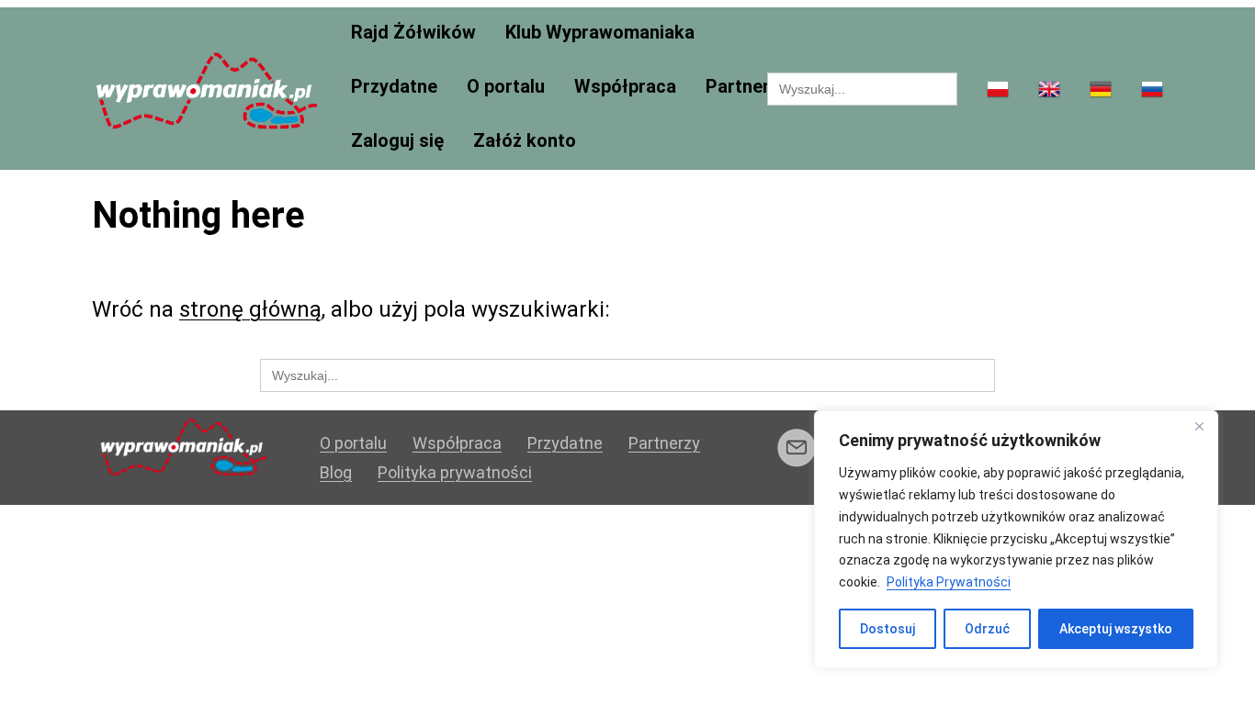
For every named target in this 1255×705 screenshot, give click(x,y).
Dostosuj (887, 628)
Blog (336, 472)
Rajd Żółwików (413, 32)
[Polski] (998, 90)
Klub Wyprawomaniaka (600, 32)
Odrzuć (987, 628)
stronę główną (250, 309)
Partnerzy (747, 86)
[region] (1016, 539)
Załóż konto (524, 140)
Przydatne (394, 86)
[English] (1049, 90)
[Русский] (1152, 90)
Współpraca (625, 86)
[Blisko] (1199, 426)
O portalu (506, 86)
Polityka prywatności (455, 472)
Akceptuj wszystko (1115, 628)
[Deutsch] (1101, 90)
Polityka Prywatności (949, 582)
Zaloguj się (397, 140)
